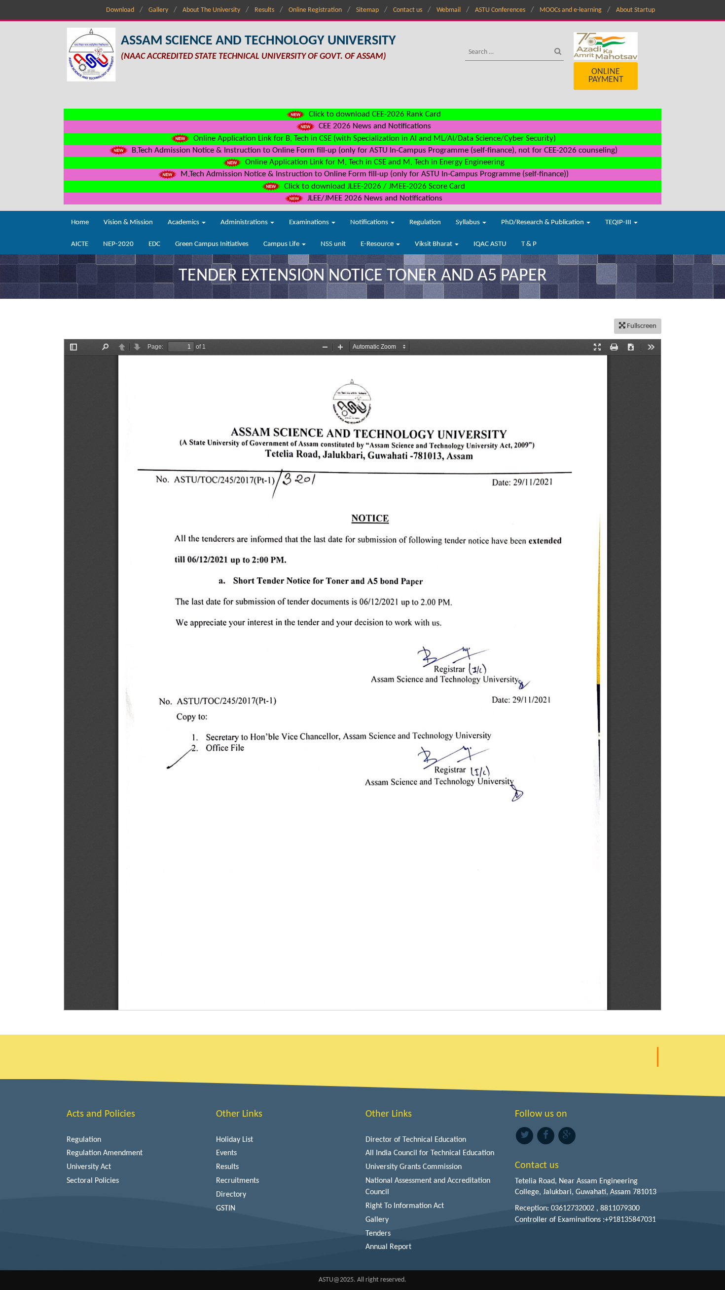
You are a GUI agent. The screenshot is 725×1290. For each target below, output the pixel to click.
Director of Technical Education (415, 1140)
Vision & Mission (128, 222)
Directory (231, 1195)
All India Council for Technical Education (429, 1153)
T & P (529, 244)
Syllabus (468, 222)
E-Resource (378, 244)
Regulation (425, 222)
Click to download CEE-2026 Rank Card (374, 114)
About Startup (635, 10)
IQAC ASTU (490, 244)
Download (120, 10)
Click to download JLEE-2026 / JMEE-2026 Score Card (373, 186)
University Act (89, 1167)
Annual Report (388, 1247)
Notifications (370, 222)
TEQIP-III (619, 222)
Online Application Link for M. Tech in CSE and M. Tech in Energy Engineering (374, 162)
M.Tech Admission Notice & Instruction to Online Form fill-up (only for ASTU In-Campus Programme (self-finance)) (374, 174)
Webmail (448, 10)
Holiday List (234, 1140)
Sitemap (367, 10)
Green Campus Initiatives (212, 244)
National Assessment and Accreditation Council (427, 1186)
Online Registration (315, 10)
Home (80, 222)
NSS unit (333, 244)
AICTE (79, 244)
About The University (211, 10)
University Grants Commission (413, 1167)
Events (226, 1153)
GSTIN (225, 1208)
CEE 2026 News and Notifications (374, 126)
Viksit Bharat (434, 244)
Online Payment (605, 75)
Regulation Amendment (105, 1153)
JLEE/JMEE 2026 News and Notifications (373, 198)
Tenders (378, 1234)
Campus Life (282, 244)
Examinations (309, 222)
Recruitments (237, 1181)
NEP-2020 (118, 244)
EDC (154, 244)
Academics (184, 222)
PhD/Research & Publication (543, 222)
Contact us (407, 10)
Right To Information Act (404, 1206)
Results (264, 10)
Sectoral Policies (93, 1181)
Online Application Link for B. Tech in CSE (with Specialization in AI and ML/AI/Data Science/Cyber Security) (373, 138)
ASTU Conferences (500, 10)
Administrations (244, 222)
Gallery (158, 10)
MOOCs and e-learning (571, 10)
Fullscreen (640, 326)
